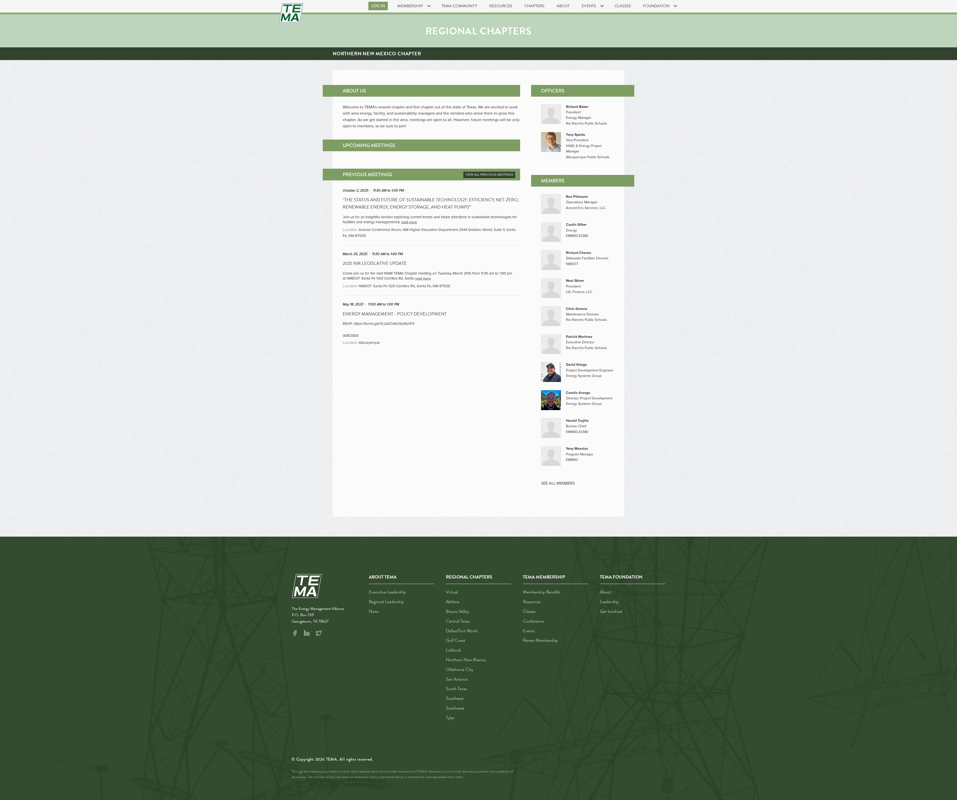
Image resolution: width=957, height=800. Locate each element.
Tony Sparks (575, 135)
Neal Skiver (575, 281)
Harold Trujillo (577, 421)
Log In (378, 6)
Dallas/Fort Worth (462, 630)
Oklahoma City (459, 669)
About (563, 6)
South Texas (456, 688)
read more (409, 222)
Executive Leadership (387, 591)
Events (529, 630)
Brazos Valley (457, 611)
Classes (623, 6)
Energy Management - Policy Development (395, 313)
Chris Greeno (576, 309)
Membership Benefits (541, 591)
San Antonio (457, 679)
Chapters (534, 6)
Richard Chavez (578, 253)
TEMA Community (459, 6)
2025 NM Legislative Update (375, 263)
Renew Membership (540, 640)
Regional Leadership (386, 601)
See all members (558, 483)
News (374, 611)
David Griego (576, 365)
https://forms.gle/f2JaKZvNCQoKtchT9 (384, 323)
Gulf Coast (455, 640)
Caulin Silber (576, 224)
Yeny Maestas (577, 448)
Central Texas (458, 621)
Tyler (450, 717)
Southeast (455, 698)
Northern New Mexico (466, 659)
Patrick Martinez (579, 337)
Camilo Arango (578, 393)
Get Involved (611, 611)
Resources (500, 6)
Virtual (452, 591)
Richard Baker (577, 107)
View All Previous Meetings (489, 174)
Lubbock (453, 650)
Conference (533, 621)
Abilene (452, 601)
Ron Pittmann (577, 197)
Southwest (455, 708)
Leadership (609, 601)
